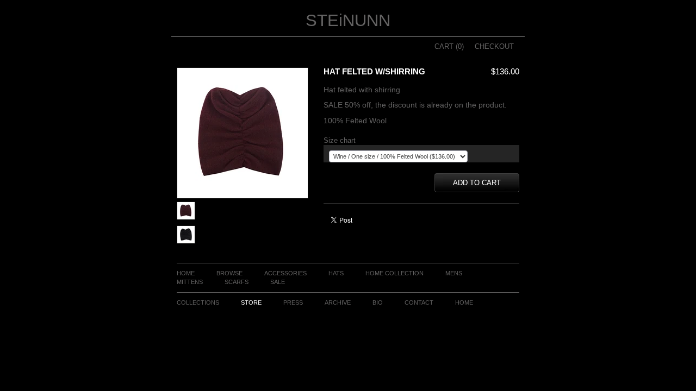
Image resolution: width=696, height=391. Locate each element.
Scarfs (236, 282)
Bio (377, 302)
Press (293, 302)
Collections (198, 302)
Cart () (449, 46)
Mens (453, 273)
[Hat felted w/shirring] (186, 217)
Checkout (494, 46)
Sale (277, 282)
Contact (419, 302)
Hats (336, 273)
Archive (338, 302)
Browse (229, 273)
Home (186, 273)
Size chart (340, 140)
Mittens (190, 282)
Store (251, 302)
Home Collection (394, 273)
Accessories (285, 273)
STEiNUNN (348, 20)
